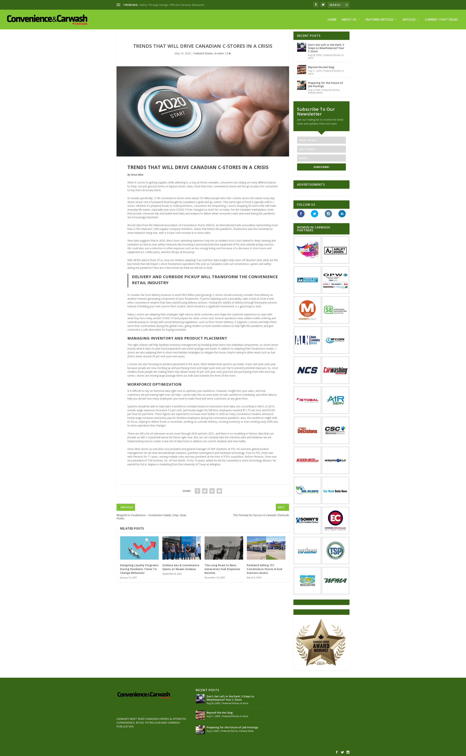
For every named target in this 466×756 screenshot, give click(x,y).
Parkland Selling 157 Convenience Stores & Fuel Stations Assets (264, 569)
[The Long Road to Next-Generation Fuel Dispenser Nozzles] (224, 547)
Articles (409, 19)
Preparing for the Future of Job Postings (325, 84)
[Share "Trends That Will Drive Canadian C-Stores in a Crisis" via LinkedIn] (212, 491)
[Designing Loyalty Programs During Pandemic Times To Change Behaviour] (139, 547)
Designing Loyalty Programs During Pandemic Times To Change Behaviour (139, 569)
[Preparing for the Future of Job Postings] (301, 85)
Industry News (315, 92)
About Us (349, 19)
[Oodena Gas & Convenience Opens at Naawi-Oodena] (181, 547)
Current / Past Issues (441, 19)
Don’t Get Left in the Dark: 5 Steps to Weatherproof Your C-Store (326, 48)
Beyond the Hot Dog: (321, 67)
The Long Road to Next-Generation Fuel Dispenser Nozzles (222, 569)
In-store (219, 53)
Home (332, 19)
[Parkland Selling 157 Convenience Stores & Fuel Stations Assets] (266, 547)
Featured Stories (203, 53)
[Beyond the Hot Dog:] (301, 69)
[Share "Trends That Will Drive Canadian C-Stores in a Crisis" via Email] (219, 491)
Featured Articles (379, 19)
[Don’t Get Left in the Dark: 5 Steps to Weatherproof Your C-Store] (301, 47)
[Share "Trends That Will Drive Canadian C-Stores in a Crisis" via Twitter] (204, 491)
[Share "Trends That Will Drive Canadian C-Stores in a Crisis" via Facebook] (197, 491)
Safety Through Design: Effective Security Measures (171, 5)
